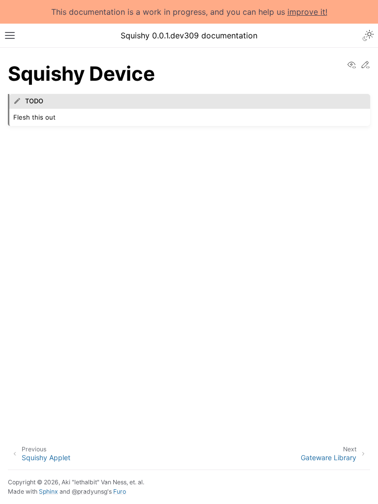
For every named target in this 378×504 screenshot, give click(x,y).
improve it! (307, 12)
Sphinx (48, 491)
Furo (119, 491)
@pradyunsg (89, 491)
